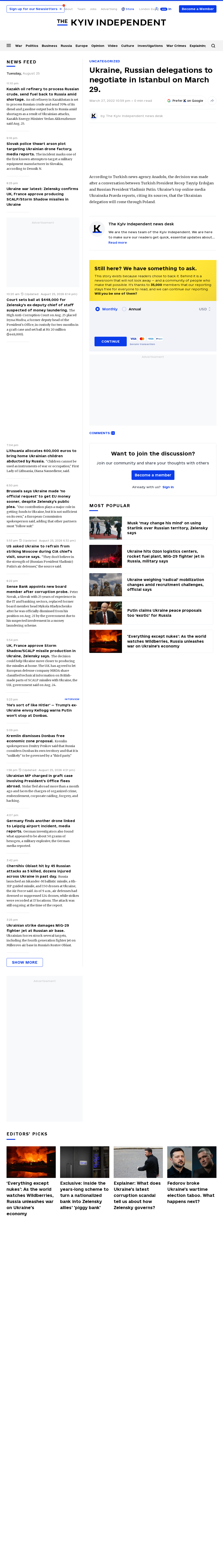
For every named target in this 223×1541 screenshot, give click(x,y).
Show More (24, 962)
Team (81, 8)
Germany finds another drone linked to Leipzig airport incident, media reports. (41, 826)
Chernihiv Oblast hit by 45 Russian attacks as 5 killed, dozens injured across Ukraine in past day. (39, 871)
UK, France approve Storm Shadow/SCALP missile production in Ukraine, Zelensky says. (41, 651)
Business (49, 46)
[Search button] (213, 45)
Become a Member (198, 9)
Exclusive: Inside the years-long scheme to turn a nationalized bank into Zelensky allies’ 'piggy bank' (84, 1195)
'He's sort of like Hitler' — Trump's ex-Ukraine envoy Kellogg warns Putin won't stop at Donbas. (42, 710)
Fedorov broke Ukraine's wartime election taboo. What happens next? (191, 1192)
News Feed (22, 61)
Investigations (150, 46)
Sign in (168, 487)
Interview (72, 699)
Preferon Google (187, 100)
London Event (149, 8)
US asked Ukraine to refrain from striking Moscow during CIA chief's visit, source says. (39, 551)
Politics (32, 46)
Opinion (97, 46)
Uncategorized (104, 61)
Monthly (110, 309)
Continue (110, 341)
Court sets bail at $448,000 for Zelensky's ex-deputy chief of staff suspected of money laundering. (40, 305)
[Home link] (111, 22)
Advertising (109, 8)
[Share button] (212, 100)
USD (203, 309)
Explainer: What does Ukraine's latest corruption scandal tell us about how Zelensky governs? (137, 1195)
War (18, 46)
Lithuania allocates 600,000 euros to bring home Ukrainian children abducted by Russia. (41, 456)
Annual (135, 309)
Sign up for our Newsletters (35, 9)
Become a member (153, 475)
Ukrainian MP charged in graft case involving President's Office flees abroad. (40, 781)
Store (130, 8)
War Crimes (176, 46)
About (68, 8)
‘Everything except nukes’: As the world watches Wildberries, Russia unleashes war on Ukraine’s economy (30, 1198)
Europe (82, 46)
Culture (127, 46)
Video (113, 46)
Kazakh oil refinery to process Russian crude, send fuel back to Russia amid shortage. (43, 94)
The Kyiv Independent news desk (134, 116)
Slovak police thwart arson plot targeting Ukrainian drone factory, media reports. (39, 149)
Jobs (93, 8)
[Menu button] (9, 45)
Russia (66, 46)
